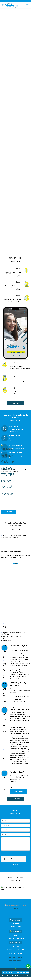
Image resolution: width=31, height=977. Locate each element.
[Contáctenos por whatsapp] (28, 966)
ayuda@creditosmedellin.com (15, 938)
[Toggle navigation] (27, 5)
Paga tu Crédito (18, 791)
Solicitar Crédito (15, 403)
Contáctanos (8, 511)
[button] (13, 563)
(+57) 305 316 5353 (15, 927)
